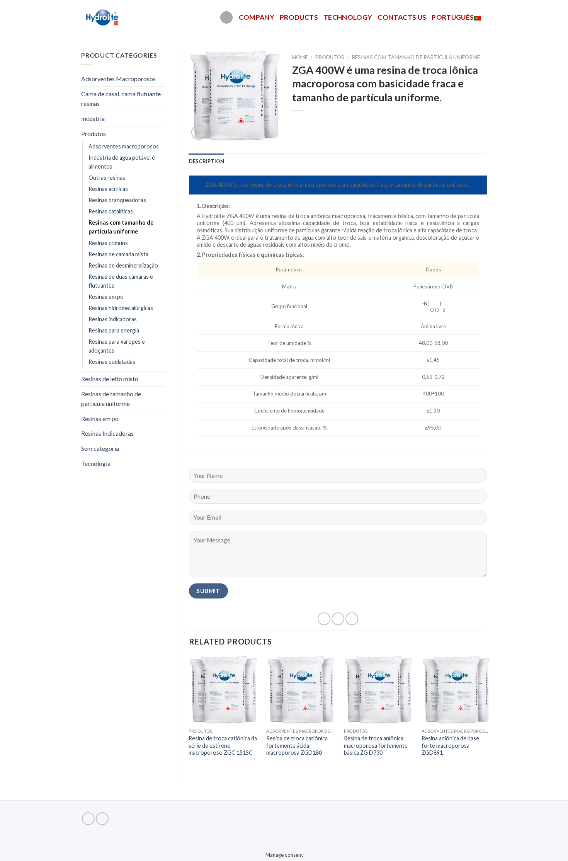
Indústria (93, 118)
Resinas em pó (106, 296)
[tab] (206, 161)
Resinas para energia (113, 330)
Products (299, 17)
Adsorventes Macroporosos (118, 78)
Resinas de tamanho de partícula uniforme (111, 398)
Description (206, 161)
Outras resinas (106, 177)
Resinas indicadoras (112, 319)
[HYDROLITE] (103, 17)
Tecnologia (96, 463)
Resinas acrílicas (108, 189)
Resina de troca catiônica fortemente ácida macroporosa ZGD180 (297, 745)
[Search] (226, 17)
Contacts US (402, 17)
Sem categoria (100, 448)
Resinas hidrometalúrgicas (120, 308)
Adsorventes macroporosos (123, 146)
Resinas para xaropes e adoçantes (116, 346)
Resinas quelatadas (111, 361)
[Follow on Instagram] (102, 818)
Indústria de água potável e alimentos (121, 162)
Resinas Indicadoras (107, 433)
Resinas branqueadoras (117, 200)
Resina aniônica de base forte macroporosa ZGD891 (450, 745)
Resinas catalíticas (110, 211)
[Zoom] (198, 132)
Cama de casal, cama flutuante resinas (121, 98)
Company (256, 17)
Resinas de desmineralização (123, 265)
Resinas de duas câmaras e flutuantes (120, 281)
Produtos (93, 133)
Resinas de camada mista (118, 254)
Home (300, 57)
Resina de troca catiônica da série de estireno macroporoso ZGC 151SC (223, 745)
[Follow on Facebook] (88, 818)
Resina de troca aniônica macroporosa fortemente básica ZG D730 (376, 745)
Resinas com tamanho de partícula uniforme (120, 227)
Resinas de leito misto (109, 378)
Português (453, 17)
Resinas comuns (108, 243)
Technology (347, 17)
